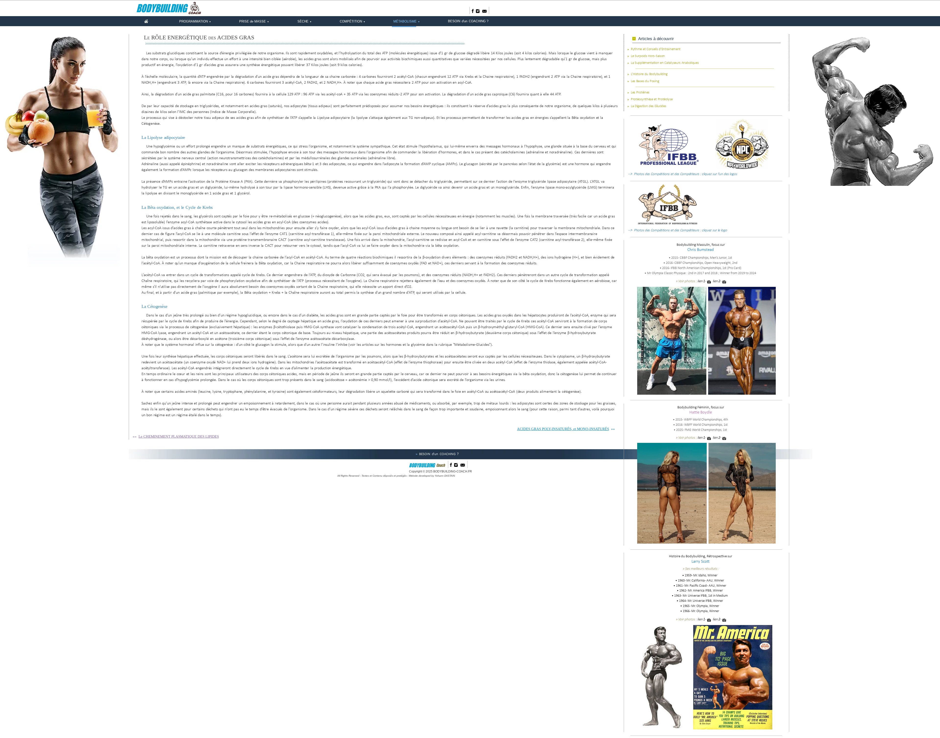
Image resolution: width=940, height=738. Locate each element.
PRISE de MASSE (254, 21)
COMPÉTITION (352, 21)
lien (700, 281)
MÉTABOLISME (406, 21)
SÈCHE (304, 21)
